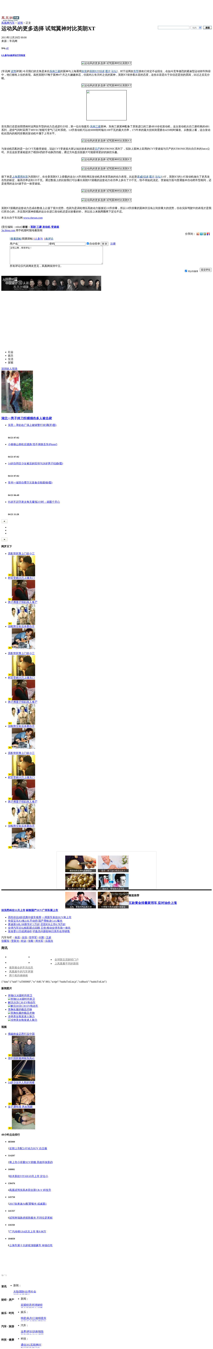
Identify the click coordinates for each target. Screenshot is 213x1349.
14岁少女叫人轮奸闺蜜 (21, 1082)
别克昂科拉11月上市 (13, 910)
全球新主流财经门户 (67, 959)
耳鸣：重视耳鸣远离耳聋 (81, 907)
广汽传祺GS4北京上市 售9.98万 (27, 1231)
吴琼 (24, 937)
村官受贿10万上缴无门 (21, 577)
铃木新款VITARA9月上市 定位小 (28, 1176)
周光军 (39, 941)
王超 (48, 937)
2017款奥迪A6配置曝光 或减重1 (28, 1203)
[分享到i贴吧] (208, 233)
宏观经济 (26, 1304)
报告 (41, 1331)
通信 (23, 1344)
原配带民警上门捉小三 (21, 553)
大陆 (16, 1291)
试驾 (20, 22)
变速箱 (55, 226)
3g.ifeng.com (8, 230)
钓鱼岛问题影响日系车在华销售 (51, 931)
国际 (21, 1291)
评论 (29, 1331)
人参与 (5, 55)
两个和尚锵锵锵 (18, 975)
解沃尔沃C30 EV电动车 (21, 1002)
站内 (195, 28)
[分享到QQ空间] (205, 234)
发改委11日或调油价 (20, 931)
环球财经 (37, 1304)
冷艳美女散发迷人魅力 (21, 1016)
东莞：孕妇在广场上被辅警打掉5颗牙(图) (32, 425)
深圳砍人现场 (9, 368)
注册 (113, 243)
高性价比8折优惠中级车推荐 (24, 917)
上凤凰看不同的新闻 (67, 963)
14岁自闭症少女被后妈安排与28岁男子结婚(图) (35, 463)
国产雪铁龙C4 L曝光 (50, 920)
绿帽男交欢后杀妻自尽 (21, 626)
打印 (19, 55)
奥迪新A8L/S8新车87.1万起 (24, 924)
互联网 (34, 1344)
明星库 (42, 1318)
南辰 (17, 937)
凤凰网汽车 (8, 22)
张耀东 (5, 941)
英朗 (33, 226)
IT (40, 1344)
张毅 (30, 941)
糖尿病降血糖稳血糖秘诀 (81, 871)
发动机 (46, 226)
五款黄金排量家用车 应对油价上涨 (153, 903)
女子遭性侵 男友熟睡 (20, 1106)
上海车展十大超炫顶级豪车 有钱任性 (31, 1245)
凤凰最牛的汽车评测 (21, 971)
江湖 (35, 1318)
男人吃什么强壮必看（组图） (81, 889)
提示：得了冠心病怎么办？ (113, 871)
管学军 (33, 937)
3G (28, 1344)
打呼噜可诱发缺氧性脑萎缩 (113, 907)
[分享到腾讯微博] (201, 234)
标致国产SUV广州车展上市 (42, 910)
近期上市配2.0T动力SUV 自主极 (28, 1148)
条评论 (13, 55)
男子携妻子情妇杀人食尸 (22, 602)
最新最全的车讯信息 (21, 967)
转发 (23, 55)
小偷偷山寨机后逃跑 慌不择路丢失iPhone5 (32, 444)
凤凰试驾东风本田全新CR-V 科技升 (30, 1190)
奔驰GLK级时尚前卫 (20, 995)
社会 (33, 1291)
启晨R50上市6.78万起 (53, 924)
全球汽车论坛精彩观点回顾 (24, 927)
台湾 (27, 1291)
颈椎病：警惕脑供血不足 (113, 889)
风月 (29, 1318)
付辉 (41, 937)
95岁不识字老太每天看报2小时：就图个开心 (34, 501)
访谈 (35, 1331)
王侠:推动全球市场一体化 (56, 927)
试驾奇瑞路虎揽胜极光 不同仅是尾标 (31, 1217)
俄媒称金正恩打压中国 (21, 1033)
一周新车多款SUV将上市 (56, 917)
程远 (23, 941)
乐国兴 (49, 941)
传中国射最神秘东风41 (21, 1058)
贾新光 (15, 941)
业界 (23, 1331)
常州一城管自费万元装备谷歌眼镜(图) (30, 482)
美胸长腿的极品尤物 (20, 1009)
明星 (23, 1318)
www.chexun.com (33, 217)
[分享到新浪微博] (198, 233)
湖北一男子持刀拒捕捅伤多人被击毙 (26, 418)
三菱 (39, 226)
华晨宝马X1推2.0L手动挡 (23, 920)
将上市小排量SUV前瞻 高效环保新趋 (31, 1162)
